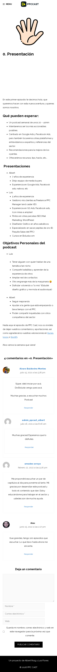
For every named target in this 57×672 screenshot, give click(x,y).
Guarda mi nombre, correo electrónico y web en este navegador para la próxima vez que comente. (30, 631)
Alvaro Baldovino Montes (33, 368)
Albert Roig (31, 660)
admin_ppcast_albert (33, 420)
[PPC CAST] (30, 4)
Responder (28, 408)
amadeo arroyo (32, 464)
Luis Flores (43, 660)
